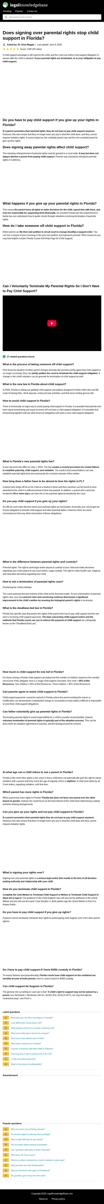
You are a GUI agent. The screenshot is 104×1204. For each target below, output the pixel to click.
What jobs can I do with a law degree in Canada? (32, 1018)
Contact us (32, 11)
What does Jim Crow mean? (23, 1155)
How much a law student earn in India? (27, 1038)
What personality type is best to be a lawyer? (30, 1033)
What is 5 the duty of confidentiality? (26, 1064)
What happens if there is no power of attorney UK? (32, 1028)
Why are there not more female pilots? (27, 1165)
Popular (19, 11)
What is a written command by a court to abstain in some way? (38, 1160)
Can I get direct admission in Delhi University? (30, 1150)
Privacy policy (58, 1199)
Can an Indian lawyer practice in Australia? (29, 1145)
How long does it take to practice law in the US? (31, 1054)
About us (43, 1199)
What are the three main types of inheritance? (30, 1170)
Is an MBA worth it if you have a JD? (26, 1023)
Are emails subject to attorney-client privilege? (30, 1134)
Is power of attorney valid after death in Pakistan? (32, 1049)
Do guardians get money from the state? (28, 1176)
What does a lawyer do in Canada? (26, 1043)
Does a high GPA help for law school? (27, 1139)
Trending (7, 11)
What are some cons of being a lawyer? (28, 1129)
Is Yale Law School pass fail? (23, 1059)
